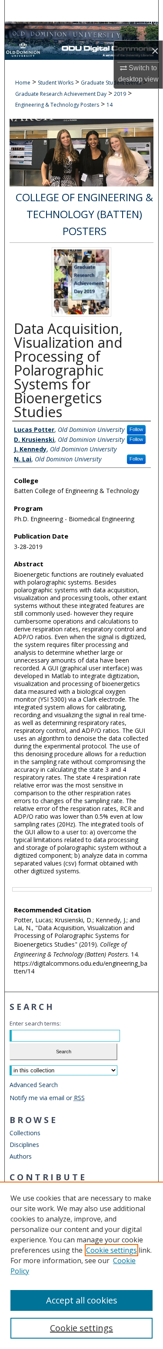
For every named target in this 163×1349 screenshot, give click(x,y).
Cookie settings (111, 1250)
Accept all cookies (81, 1300)
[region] (81, 1265)
